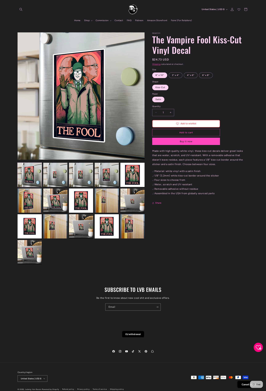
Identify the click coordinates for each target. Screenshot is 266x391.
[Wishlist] (239, 9)
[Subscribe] (157, 307)
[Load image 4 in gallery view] (107, 175)
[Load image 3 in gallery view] (81, 175)
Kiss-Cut (160, 87)
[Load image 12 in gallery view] (55, 226)
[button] (21, 9)
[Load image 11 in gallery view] (30, 226)
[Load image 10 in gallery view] (132, 200)
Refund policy (68, 389)
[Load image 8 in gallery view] (81, 200)
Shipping (156, 64)
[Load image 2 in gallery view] (55, 175)
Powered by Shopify (50, 389)
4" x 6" (190, 75)
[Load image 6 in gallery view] (30, 200)
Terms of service (100, 389)
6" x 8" (206, 75)
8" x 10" (159, 75)
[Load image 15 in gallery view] (132, 226)
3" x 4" (175, 75)
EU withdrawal (133, 334)
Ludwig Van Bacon (33, 389)
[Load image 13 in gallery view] (81, 226)
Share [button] (158, 203)
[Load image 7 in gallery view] (55, 200)
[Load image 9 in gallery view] (107, 200)
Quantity (156, 106)
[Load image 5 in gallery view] (132, 175)
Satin (158, 99)
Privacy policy (83, 389)
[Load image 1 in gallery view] (30, 175)
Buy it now (186, 141)
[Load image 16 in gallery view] (30, 252)
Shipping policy (117, 389)
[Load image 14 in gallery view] (107, 226)
